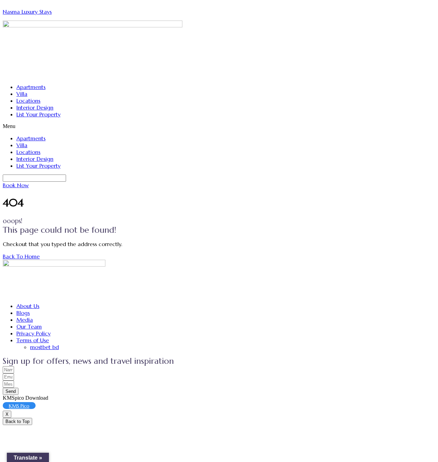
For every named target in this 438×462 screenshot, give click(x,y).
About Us (27, 306)
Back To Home (21, 256)
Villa (21, 93)
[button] (219, 126)
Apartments (31, 87)
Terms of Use (32, 340)
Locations (28, 100)
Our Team (29, 326)
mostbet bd (44, 347)
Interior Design (34, 107)
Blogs (23, 312)
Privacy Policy (33, 333)
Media (24, 319)
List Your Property (38, 114)
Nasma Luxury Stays (27, 11)
